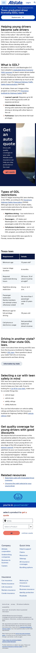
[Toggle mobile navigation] (3, 3)
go (12, 533)
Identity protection (27, 592)
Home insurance (8, 584)
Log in (28, 3)
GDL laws (10, 352)
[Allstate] (2, 8)
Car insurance (7, 580)
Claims (22, 552)
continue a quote (27, 533)
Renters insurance (8, 590)
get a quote (10, 172)
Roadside (23, 596)
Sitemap (23, 558)
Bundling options (26, 567)
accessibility (5, 607)
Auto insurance (10, 8)
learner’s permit (7, 447)
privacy (13, 604)
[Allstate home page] (15, 2)
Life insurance (7, 587)
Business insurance (27, 589)
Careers (4, 566)
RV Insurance (25, 586)
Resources (24, 555)
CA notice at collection (23, 604)
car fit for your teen (18, 388)
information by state (12, 364)
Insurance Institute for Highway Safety (12, 646)
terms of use (5, 604)
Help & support (25, 549)
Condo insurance (8, 593)
